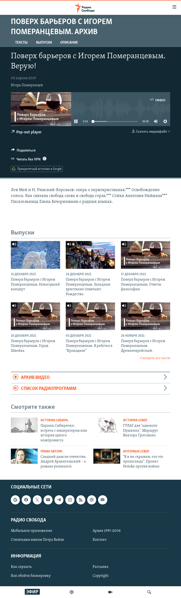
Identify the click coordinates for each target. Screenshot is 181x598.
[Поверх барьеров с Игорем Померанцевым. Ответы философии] (145, 255)
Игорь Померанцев (27, 85)
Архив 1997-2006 (107, 531)
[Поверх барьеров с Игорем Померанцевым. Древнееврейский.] (145, 316)
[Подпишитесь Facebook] (26, 500)
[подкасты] (72, 592)
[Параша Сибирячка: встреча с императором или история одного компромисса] (24, 425)
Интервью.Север (136, 451)
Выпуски (44, 43)
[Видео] (110, 592)
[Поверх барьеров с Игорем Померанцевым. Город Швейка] (35, 316)
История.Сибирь (54, 420)
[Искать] (149, 592)
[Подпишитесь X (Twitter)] (37, 500)
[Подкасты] (91, 500)
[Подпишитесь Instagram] (69, 500)
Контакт (100, 540)
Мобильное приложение (31, 531)
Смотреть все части (155, 358)
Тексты (21, 43)
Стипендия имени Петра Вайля (37, 540)
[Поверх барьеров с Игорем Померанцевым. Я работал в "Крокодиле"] (90, 316)
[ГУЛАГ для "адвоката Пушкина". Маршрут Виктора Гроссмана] (106, 425)
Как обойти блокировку (31, 576)
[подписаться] (102, 500)
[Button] (23, 151)
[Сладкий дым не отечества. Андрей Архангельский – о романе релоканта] (24, 456)
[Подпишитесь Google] (15, 500)
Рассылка (100, 567)
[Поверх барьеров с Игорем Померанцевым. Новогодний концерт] (35, 255)
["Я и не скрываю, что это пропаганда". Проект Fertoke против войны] (106, 456)
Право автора (51, 451)
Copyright (100, 576)
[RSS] (80, 500)
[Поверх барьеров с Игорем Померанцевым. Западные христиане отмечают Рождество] (90, 255)
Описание (69, 43)
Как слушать (21, 567)
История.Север (135, 420)
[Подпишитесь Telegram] (58, 500)
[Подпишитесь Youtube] (48, 500)
